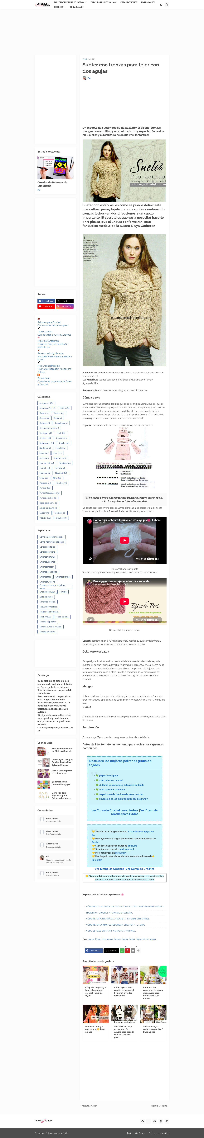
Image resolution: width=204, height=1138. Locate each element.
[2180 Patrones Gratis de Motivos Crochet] (43, 751)
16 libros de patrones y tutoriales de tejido (121, 785)
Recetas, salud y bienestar (50, 353)
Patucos (45, 483)
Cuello (64, 443)
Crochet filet (45, 577)
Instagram (120, 853)
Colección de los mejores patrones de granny (123, 799)
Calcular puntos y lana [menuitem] (104, 2)
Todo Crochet (44, 331)
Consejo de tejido (47, 547)
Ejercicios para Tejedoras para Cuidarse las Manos (61, 796)
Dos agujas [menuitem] (76, 7)
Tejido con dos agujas (146, 939)
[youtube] (154, 1121)
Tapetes (60, 513)
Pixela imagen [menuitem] (148, 2)
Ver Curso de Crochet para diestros (115, 810)
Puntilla (45, 488)
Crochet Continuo (47, 557)
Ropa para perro (48, 503)
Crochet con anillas (48, 572)
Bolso (44, 418)
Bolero (59, 413)
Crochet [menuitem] (58, 7)
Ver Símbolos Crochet (109, 869)
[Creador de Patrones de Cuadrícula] (55, 167)
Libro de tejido (46, 597)
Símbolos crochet (48, 602)
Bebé (64, 408)
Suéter (132, 939)
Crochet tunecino (47, 582)
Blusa (44, 413)
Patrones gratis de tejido (57, 1133)
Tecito (95, 842)
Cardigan (46, 433)
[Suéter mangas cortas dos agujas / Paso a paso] (153, 1014)
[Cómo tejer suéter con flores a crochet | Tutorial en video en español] (124, 975)
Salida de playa (48, 508)
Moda (97, 939)
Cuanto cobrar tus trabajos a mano (53, 587)
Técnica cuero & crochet (50, 627)
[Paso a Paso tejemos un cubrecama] (43, 773)
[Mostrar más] (138, 950)
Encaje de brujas (47, 592)
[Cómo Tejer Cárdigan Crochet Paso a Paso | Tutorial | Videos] (43, 762)
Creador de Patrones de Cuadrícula (52, 184)
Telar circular (45, 617)
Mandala (65, 463)
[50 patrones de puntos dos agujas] (43, 785)
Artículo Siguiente (159, 1106)
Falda (44, 453)
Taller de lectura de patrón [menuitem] (69, 2)
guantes (61, 518)
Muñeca (45, 473)
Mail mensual (126, 849)
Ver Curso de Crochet (140, 869)
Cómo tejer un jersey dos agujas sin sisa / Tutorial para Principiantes (125, 907)
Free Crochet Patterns (48, 366)
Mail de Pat (47, 463)
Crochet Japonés (47, 562)
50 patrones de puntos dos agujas (61, 783)
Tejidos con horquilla (49, 612)
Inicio (85, 59)
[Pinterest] (127, 950)
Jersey (92, 59)
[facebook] (142, 1121)
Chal (61, 433)
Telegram (97, 860)
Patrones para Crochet (49, 322)
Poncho (61, 483)
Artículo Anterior (89, 1106)
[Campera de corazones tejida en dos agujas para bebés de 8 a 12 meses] (153, 975)
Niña (44, 478)
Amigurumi (46, 403)
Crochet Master (47, 567)
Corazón (61, 438)
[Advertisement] (102, 32)
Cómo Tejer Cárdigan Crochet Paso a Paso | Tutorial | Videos (62, 762)
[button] (161, 4)
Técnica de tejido (47, 632)
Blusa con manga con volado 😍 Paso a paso (95, 1029)
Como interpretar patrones (52, 542)
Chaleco (45, 438)
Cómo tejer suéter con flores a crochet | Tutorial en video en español (124, 991)
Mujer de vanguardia (48, 341)
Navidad (61, 473)
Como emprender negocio (51, 537)
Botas (58, 418)
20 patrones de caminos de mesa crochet (121, 794)
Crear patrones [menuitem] (128, 2)
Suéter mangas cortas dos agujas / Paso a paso (153, 1029)
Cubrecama (47, 443)
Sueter (125, 939)
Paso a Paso (43, 378)
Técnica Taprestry (48, 622)
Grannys (60, 458)
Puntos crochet (48, 498)
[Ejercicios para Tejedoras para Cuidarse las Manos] (43, 796)
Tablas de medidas (48, 607)
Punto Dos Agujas (50, 493)
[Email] (133, 950)
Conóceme (140, 1133)
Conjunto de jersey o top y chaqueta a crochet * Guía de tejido (95, 991)
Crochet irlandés (63, 577)
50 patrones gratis (108, 775)
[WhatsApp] (122, 950)
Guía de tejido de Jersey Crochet (54, 334)
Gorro (44, 458)
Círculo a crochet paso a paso (52, 325)
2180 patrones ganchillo (112, 789)
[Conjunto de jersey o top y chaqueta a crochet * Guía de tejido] (96, 975)
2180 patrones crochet (111, 780)
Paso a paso (107, 939)
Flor (57, 453)
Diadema (45, 448)
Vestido (45, 518)
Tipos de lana (62, 617)
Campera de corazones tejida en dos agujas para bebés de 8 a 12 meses (153, 993)
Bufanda (45, 423)
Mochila (60, 468)
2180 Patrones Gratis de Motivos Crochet (62, 750)
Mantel (45, 468)
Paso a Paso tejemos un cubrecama (62, 772)
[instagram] (167, 1121)
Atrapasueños (47, 408)
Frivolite (63, 592)
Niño (57, 478)
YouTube (132, 845)
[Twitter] (148, 1121)
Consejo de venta (47, 552)
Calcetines (61, 423)
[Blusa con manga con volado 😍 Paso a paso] (96, 1014)
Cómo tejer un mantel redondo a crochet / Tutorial (115, 925)
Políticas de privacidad (159, 1133)
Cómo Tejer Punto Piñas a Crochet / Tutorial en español (117, 919)
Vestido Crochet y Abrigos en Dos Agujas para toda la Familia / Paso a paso (124, 1032)
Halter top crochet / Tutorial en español (109, 913)
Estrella (60, 448)
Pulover (117, 939)
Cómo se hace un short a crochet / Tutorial (111, 931)
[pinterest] (160, 1121)
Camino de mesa (49, 428)
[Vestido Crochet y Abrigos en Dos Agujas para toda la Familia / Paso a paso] (124, 1014)
